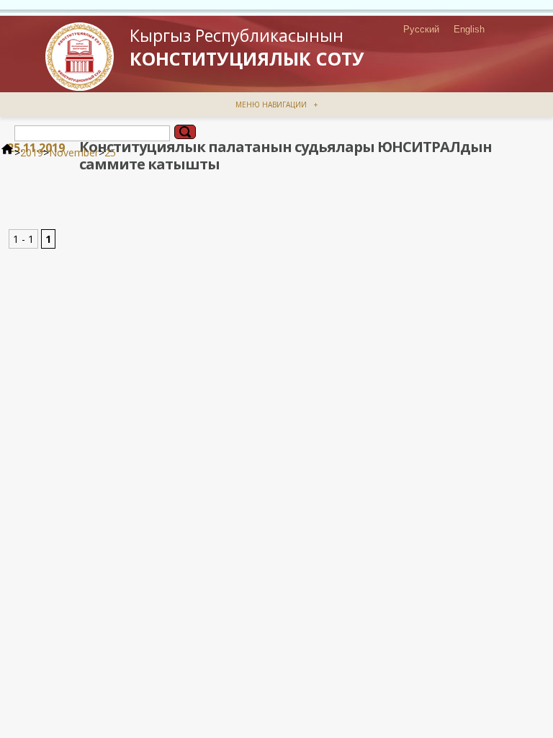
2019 (31, 152)
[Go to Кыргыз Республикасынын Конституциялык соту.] (7, 152)
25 (110, 152)
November (74, 152)
